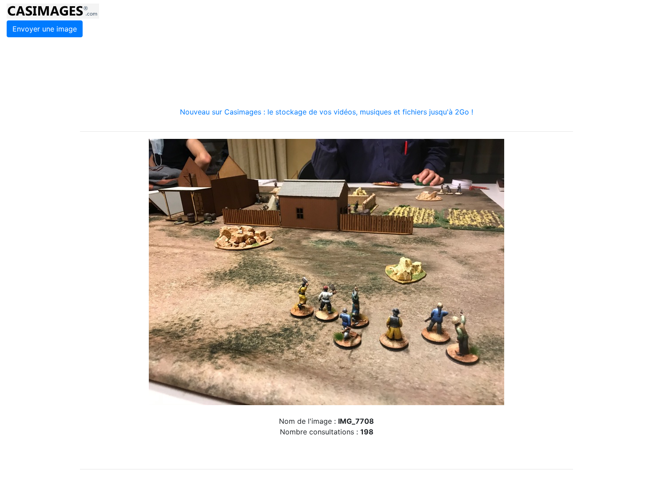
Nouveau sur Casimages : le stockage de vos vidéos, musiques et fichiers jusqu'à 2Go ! (326, 111)
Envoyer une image (44, 28)
